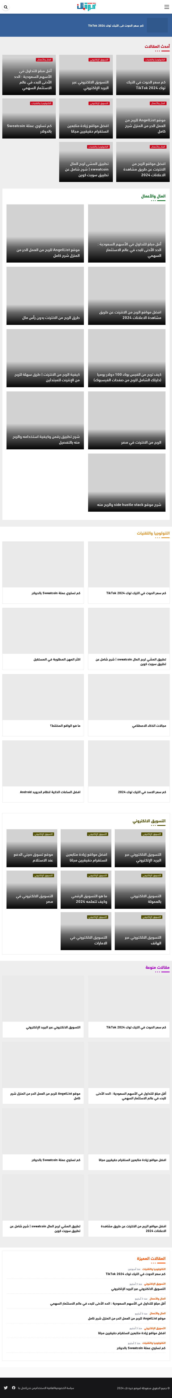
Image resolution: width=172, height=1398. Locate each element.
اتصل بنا (22, 1387)
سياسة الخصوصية (64, 1387)
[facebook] (13, 1387)
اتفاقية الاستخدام (45, 1387)
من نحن (31, 1387)
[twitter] (5, 1387)
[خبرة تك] (86, 6)
